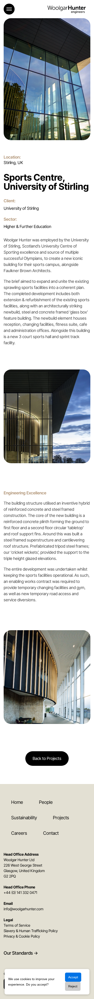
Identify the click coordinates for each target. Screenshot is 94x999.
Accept (73, 977)
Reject (72, 986)
